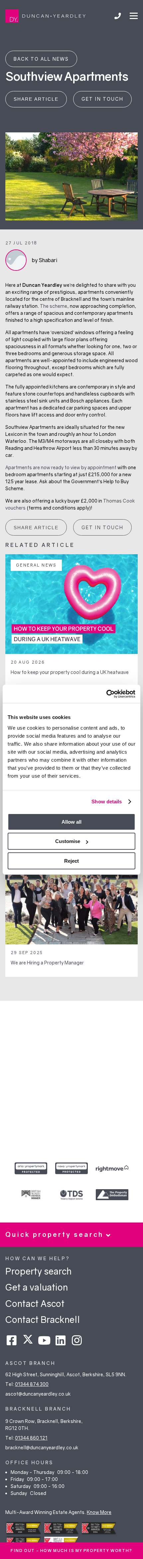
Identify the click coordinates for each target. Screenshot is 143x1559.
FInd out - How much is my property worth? (71, 1550)
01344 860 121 (31, 1438)
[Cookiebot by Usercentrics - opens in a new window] (106, 694)
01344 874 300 (32, 1384)
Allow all (71, 822)
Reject (71, 861)
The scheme (53, 306)
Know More (99, 1512)
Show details (106, 801)
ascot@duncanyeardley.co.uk (38, 1394)
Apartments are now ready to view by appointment (60, 467)
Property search (38, 1271)
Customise (67, 841)
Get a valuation (36, 1287)
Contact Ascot (35, 1303)
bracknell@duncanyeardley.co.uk (41, 1447)
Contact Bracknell (42, 1319)
